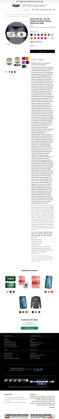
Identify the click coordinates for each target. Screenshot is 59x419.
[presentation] (15, 291)
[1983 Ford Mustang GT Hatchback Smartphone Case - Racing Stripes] (48, 289)
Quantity (32, 45)
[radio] (31, 34)
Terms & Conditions (35, 358)
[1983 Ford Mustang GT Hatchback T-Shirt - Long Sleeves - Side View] (36, 309)
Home (5, 14)
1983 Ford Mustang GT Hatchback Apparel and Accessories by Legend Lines (28, 14)
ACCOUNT (42, 9)
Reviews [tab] (41, 59)
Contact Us (33, 339)
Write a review (29, 328)
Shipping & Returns (35, 356)
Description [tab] (34, 59)
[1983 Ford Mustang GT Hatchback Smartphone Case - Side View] (23, 309)
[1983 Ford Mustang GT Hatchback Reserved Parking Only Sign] (36, 289)
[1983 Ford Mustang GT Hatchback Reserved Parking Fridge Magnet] (23, 289)
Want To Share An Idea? (10, 344)
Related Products (29, 270)
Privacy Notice (33, 346)
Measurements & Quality (36, 342)
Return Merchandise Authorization (12, 358)
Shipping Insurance (35, 344)
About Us (6, 339)
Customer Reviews (8, 353)
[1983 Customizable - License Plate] (10, 289)
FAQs (31, 341)
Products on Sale (8, 356)
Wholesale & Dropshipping (10, 346)
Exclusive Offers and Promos (37, 355)
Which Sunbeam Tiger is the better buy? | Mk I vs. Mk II (16, 402)
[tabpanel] (42, 162)
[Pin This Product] (15, 72)
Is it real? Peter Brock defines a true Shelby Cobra (15, 397)
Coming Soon (7, 341)
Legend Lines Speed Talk (10, 342)
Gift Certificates (8, 355)
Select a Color (33, 31)
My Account (33, 353)
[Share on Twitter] (12, 72)
